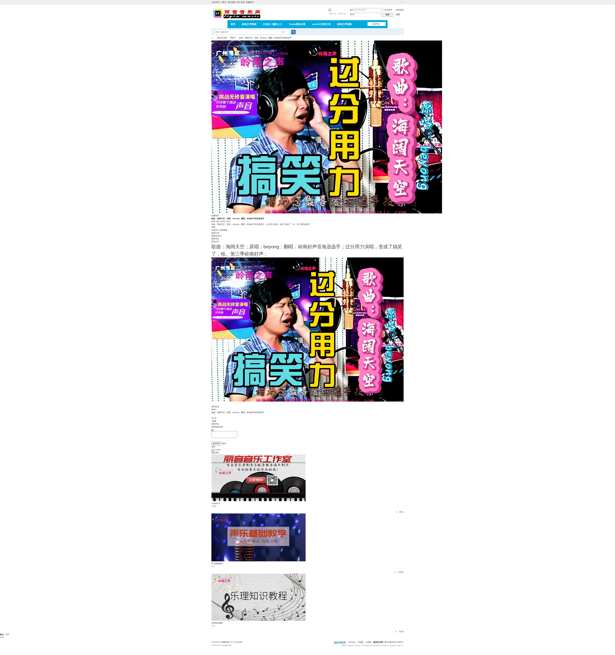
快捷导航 (376, 24)
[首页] (212, 38)
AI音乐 (224, 2)
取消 (224, 443)
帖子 (284, 32)
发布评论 (216, 443)
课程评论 (215, 239)
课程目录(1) (216, 236)
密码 (352, 14)
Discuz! (225, 642)
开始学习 (215, 230)
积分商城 (232, 2)
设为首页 (216, 2)
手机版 (360, 642)
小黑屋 (368, 642)
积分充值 (241, 2)
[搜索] (293, 32)
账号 (352, 10)
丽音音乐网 (222, 38)
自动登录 (388, 10)
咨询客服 (223, 230)
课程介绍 (215, 233)
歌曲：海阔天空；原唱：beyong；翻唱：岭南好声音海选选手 (265, 38)
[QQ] (339, 642)
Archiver (352, 642)
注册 (398, 14)
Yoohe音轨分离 (297, 24)
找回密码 (400, 10)
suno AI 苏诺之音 (321, 24)
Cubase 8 (215, 503)
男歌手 (233, 38)
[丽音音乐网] (236, 13)
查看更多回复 (217, 427)
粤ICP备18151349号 (393, 642)
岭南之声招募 (344, 24)
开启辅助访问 (399, 2)
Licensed (238, 642)
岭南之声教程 (249, 24)
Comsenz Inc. (227, 645)
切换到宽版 (402, 2)
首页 (233, 24)
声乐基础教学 (217, 563)
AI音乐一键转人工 (272, 24)
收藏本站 (250, 2)
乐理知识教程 (217, 623)
